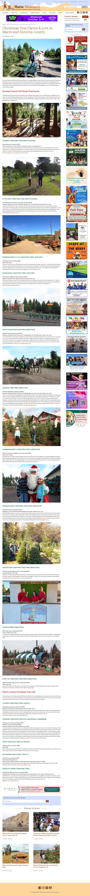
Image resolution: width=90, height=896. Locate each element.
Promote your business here (76, 35)
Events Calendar (71, 16)
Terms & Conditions (83, 1)
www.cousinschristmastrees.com (10, 715)
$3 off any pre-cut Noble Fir (49, 341)
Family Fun (14, 12)
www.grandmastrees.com (32, 461)
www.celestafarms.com (48, 636)
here (25, 341)
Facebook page (30, 687)
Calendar (5, 12)
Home (3, 24)
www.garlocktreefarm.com (29, 405)
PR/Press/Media (73, 1)
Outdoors (52, 12)
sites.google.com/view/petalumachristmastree (16, 152)
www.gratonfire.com (17, 578)
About (55, 1)
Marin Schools (35, 12)
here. (41, 211)
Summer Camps (69, 12)
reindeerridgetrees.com (43, 519)
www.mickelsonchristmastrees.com (11, 285)
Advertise (61, 1)
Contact (66, 1)
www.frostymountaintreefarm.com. (22, 343)
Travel (60, 12)
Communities (24, 12)
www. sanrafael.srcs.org (24, 764)
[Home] (21, 5)
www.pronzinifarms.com (34, 269)
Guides (44, 12)
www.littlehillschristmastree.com (10, 212)
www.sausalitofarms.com (13, 780)
